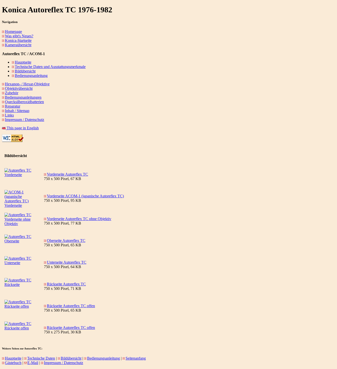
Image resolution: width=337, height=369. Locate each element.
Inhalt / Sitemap (17, 111)
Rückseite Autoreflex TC (66, 284)
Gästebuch (13, 363)
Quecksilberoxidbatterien (24, 102)
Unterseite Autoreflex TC (66, 262)
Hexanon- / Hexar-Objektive (27, 84)
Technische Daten (41, 358)
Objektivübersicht (19, 88)
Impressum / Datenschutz (24, 119)
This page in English (22, 128)
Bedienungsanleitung (31, 75)
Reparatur (12, 106)
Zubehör (11, 93)
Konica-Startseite (18, 40)
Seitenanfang (136, 358)
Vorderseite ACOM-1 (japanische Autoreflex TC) (85, 196)
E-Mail (32, 363)
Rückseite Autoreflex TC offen (71, 306)
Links (9, 115)
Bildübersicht (25, 71)
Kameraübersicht (18, 45)
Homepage (13, 31)
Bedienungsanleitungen (23, 97)
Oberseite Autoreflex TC (66, 240)
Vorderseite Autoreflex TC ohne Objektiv (79, 219)
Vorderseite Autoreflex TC (67, 174)
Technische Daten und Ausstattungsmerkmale (50, 67)
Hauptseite (23, 62)
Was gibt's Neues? (19, 36)
